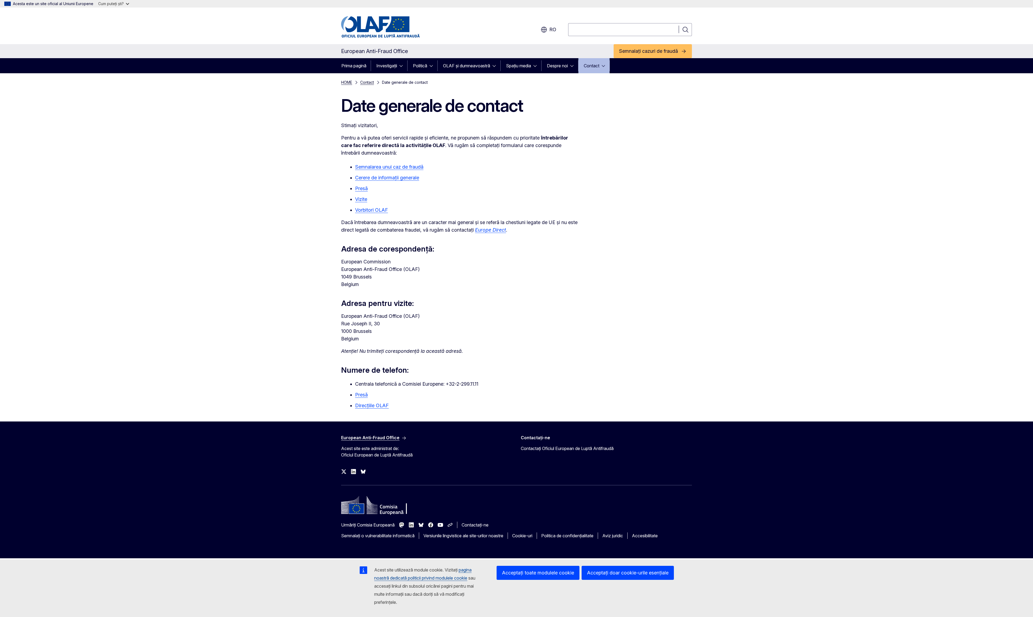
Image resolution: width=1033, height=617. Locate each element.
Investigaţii (386, 65)
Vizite (361, 199)
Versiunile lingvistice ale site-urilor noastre (463, 535)
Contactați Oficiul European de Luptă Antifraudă (567, 448)
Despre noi (557, 65)
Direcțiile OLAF (372, 405)
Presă (361, 188)
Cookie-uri (522, 535)
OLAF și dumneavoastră (466, 65)
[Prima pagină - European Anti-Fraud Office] (384, 27)
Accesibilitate (645, 535)
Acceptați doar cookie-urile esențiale (627, 573)
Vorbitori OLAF (371, 210)
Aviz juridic (612, 535)
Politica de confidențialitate (567, 535)
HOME (346, 82)
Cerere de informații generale (387, 177)
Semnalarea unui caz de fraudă (389, 167)
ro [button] (552, 29)
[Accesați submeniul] (402, 65)
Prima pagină (353, 65)
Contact (591, 65)
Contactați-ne (475, 525)
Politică (420, 65)
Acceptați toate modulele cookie (538, 573)
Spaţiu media (518, 65)
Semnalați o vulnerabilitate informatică (378, 535)
